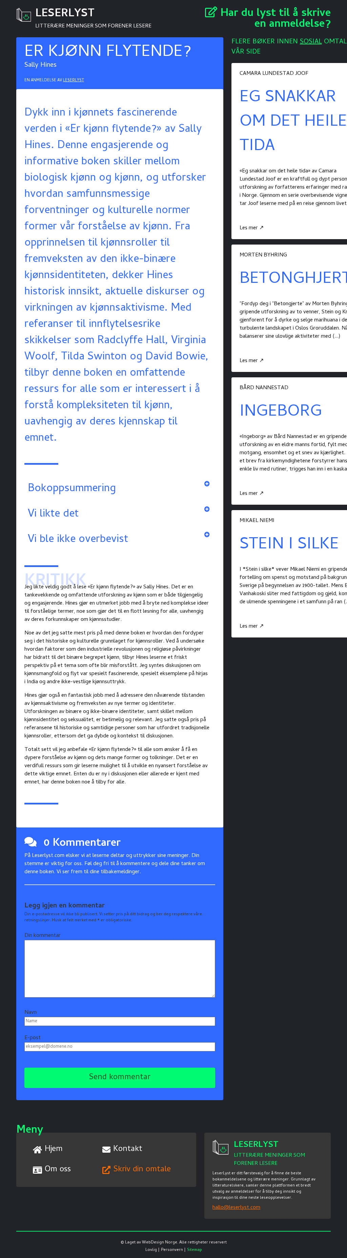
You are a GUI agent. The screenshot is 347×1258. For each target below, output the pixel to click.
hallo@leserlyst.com (236, 1207)
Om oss (58, 1169)
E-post (32, 1038)
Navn (30, 1012)
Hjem (54, 1149)
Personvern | (173, 1250)
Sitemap (194, 1250)
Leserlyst (73, 80)
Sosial (311, 42)
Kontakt (127, 1149)
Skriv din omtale (142, 1169)
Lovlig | (152, 1250)
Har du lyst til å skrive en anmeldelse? (274, 19)
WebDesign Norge (159, 1242)
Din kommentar (42, 935)
